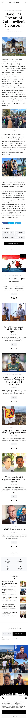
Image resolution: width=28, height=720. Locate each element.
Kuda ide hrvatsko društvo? (14, 529)
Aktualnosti (8, 10)
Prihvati (14, 712)
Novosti (18, 474)
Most (4, 234)
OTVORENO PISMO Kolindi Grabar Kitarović (10, 612)
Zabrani (14, 716)
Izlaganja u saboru (17, 10)
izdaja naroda (20, 232)
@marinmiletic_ (13, 666)
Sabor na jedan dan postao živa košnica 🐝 (9, 597)
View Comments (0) (13, 243)
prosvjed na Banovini (17, 237)
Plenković (5, 237)
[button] (25, 698)
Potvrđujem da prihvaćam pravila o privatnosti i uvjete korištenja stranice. (12, 639)
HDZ (12, 232)
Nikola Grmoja (13, 234)
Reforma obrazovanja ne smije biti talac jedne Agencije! (14, 329)
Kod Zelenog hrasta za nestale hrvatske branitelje (9, 605)
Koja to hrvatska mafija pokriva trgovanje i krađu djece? (9, 591)
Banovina (5, 232)
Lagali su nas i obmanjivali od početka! (14, 279)
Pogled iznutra (18, 427)
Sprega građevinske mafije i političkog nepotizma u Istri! (14, 431)
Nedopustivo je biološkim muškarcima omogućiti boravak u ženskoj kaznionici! (14, 381)
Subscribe (18, 633)
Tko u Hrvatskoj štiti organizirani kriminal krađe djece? (14, 479)
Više (13, 293)
